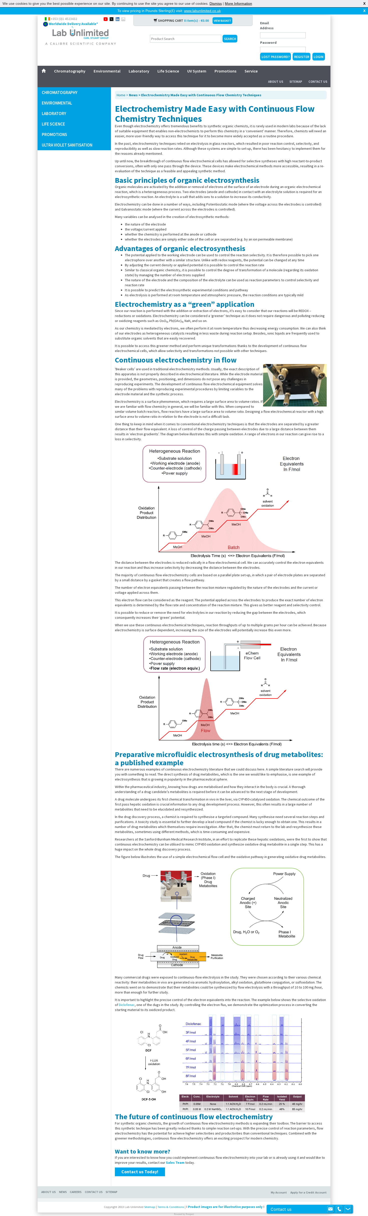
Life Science (168, 71)
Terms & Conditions (170, 1207)
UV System (196, 71)
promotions (54, 134)
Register (301, 56)
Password (268, 42)
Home (121, 95)
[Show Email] (330, 1209)
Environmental (107, 71)
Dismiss (216, 4)
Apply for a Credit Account (308, 1192)
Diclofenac (127, 1004)
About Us (275, 82)
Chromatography (69, 71)
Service (251, 71)
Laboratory (139, 71)
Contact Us (317, 82)
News (63, 1192)
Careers (76, 1192)
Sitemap (295, 82)
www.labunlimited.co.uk (202, 11)
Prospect (190, 1214)
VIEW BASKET (222, 20)
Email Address (267, 25)
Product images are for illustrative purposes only (225, 1207)
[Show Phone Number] (339, 1209)
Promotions (225, 71)
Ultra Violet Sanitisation (67, 145)
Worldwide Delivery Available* (73, 24)
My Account (279, 1192)
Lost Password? (276, 56)
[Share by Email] (123, 18)
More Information (238, 4)
